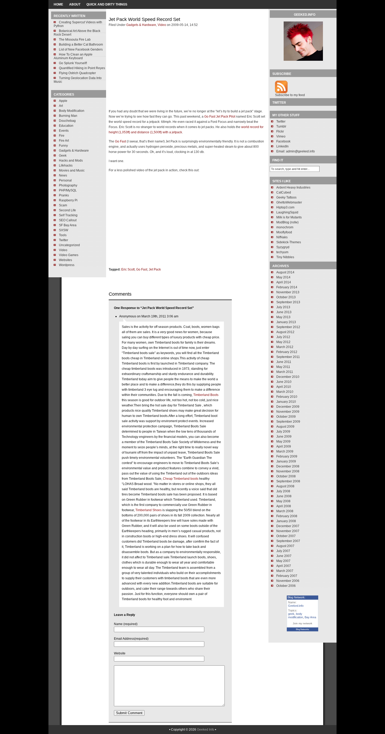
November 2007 (287, 531)
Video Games (68, 255)
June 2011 (283, 362)
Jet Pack (155, 269)
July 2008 (283, 491)
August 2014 (285, 272)
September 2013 (288, 302)
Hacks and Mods (71, 160)
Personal (65, 180)
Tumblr (281, 126)
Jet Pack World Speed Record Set (144, 19)
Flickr (280, 131)
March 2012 (284, 347)
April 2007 (283, 566)
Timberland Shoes (148, 510)
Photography (68, 185)
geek (291, 613)
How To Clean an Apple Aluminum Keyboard (73, 56)
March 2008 (284, 511)
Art (61, 106)
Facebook (283, 141)
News (63, 175)
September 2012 (288, 327)
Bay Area (310, 617)
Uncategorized (69, 245)
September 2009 (288, 421)
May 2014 (283, 277)
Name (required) (126, 624)
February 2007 (286, 576)
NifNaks (282, 237)
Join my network (302, 623)
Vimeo (280, 136)
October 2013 (286, 297)
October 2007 (286, 536)
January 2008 (286, 521)
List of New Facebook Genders (81, 49)
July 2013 (283, 307)
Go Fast (120, 141)
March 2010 (284, 392)
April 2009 (283, 446)
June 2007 (284, 556)
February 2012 (286, 352)
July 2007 (283, 551)
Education (66, 126)
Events (64, 131)
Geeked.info (296, 605)
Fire (61, 135)
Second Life (67, 210)
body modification (295, 615)
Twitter (63, 240)
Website (119, 653)
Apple (63, 101)
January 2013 (286, 322)
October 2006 (286, 586)
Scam (63, 205)
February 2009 (286, 456)
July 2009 (283, 431)
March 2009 (284, 451)
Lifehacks (66, 165)
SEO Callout (67, 220)
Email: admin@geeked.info (295, 151)
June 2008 (284, 496)
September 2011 (288, 357)
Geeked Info (205, 729)
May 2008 (283, 501)
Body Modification (71, 111)
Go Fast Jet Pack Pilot (219, 116)
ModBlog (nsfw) (287, 222)
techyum (282, 252)
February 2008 (286, 516)
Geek (63, 155)
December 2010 (287, 377)
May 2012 (283, 342)
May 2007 (283, 561)
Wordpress (66, 265)
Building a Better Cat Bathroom (81, 44)
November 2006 (287, 581)
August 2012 (285, 332)
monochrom (284, 227)
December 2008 (287, 466)
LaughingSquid (287, 212)
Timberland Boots (205, 395)
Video (63, 250)
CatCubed (283, 192)
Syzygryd (282, 247)
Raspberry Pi (68, 200)
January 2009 (286, 461)
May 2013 (283, 317)
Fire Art (64, 140)
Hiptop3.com (285, 207)
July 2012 (283, 337)
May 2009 (283, 441)
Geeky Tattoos (286, 197)
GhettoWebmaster (289, 202)
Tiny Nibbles (285, 257)
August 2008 (285, 486)
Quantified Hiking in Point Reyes (82, 68)
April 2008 (283, 506)
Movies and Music (72, 170)
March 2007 (284, 571)
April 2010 (283, 387)
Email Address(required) (131, 639)
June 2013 (284, 312)
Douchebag (67, 121)
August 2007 (285, 546)
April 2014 (283, 282)
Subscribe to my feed (290, 95)
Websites (65, 260)
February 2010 (286, 397)
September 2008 (288, 481)
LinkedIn (282, 146)
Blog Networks (302, 629)
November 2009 (287, 411)
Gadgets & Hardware (74, 150)
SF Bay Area (67, 225)
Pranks (64, 195)
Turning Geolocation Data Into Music (78, 80)
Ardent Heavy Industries (293, 187)
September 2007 (288, 541)
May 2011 (283, 367)
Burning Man (68, 116)
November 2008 (287, 471)
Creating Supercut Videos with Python (78, 24)
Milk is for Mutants (289, 217)
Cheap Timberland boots (180, 479)
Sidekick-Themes (288, 242)
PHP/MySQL (68, 190)
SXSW (63, 230)
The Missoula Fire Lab (75, 39)
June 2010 (284, 382)
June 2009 (284, 436)
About (74, 4)
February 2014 (286, 287)
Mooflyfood (284, 232)
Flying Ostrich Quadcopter (77, 73)
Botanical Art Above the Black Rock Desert (77, 32)
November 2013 (287, 292)
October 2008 (286, 476)
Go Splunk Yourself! (73, 63)
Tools (63, 235)
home (58, 4)
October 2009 (286, 416)
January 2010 (286, 402)
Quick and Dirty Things (106, 4)
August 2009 (285, 426)
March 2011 (284, 372)
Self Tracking (68, 215)
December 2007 (287, 526)
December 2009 (287, 407)
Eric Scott (128, 269)
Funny (63, 145)
